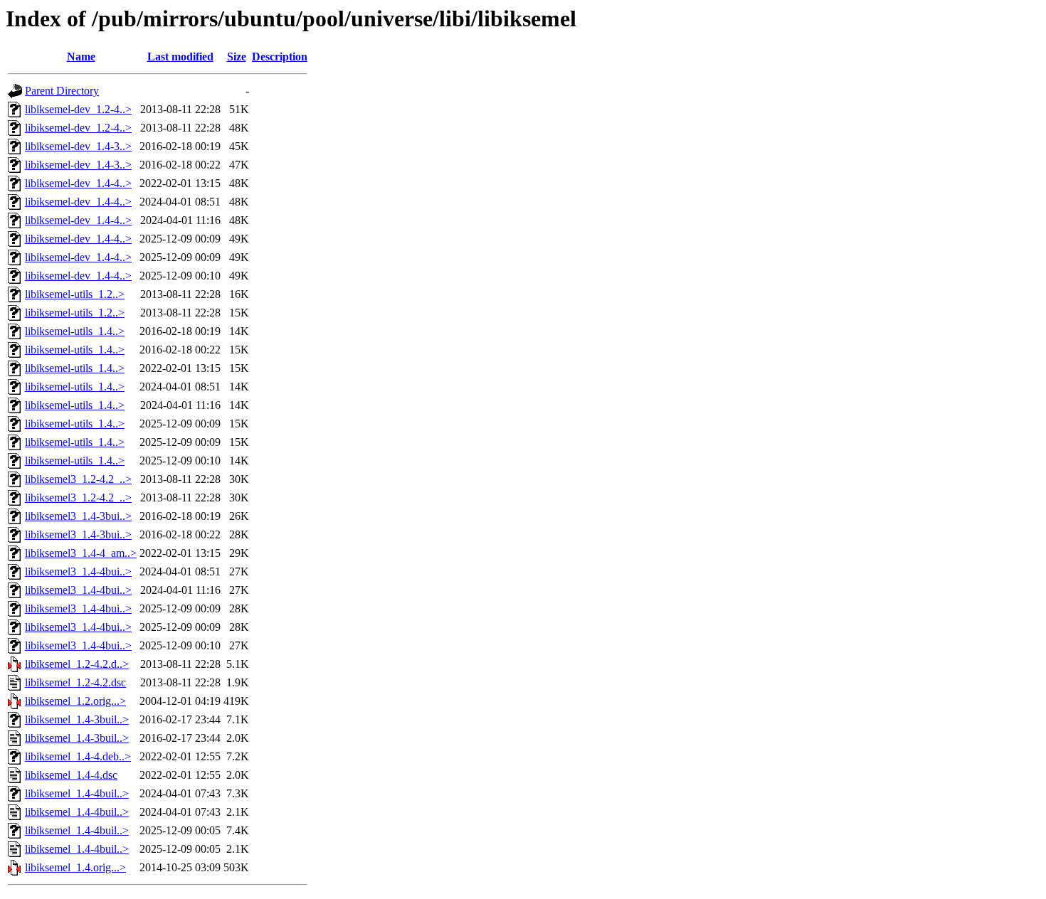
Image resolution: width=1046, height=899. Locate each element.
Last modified (180, 56)
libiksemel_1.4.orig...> (75, 867)
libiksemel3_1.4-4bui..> (78, 571)
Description (279, 56)
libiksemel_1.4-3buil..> (77, 719)
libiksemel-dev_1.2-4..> (78, 109)
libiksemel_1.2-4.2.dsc (75, 682)
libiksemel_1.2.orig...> (75, 701)
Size (236, 56)
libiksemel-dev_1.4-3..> (78, 146)
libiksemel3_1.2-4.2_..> (78, 479)
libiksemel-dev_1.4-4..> (78, 183)
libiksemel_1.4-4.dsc (71, 775)
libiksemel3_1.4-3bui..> (78, 516)
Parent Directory (62, 91)
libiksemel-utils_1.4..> (75, 331)
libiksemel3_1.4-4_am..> (81, 553)
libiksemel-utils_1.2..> (75, 294)
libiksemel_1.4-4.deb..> (78, 756)
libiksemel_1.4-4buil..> (77, 793)
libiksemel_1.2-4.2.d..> (77, 664)
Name (81, 56)
